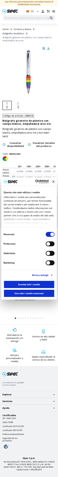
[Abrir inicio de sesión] (43, 11)
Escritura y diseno (22, 29)
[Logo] (10, 11)
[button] (32, 11)
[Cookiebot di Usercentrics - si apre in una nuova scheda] (36, 182)
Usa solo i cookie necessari (29, 293)
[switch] (50, 243)
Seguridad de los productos (9, 439)
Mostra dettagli (40, 275)
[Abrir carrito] (48, 11)
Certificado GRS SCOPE (12, 430)
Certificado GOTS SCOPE (13, 426)
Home (5, 29)
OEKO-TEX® (7, 422)
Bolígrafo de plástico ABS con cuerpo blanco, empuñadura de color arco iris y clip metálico (28, 301)
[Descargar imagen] (48, 48)
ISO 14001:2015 (9, 418)
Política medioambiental (13, 434)
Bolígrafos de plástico (13, 33)
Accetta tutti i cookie (29, 284)
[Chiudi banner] (53, 182)
